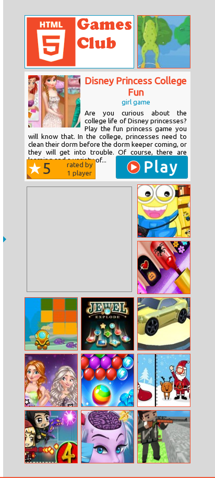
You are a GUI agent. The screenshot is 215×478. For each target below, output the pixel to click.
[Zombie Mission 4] (51, 436)
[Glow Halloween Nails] (163, 267)
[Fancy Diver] (51, 324)
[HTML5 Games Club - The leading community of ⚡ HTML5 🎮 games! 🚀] (79, 42)
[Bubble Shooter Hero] (107, 380)
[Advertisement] (79, 239)
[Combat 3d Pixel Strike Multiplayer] (163, 436)
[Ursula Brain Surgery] (107, 436)
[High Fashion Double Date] (51, 380)
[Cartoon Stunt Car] (163, 324)
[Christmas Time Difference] (163, 380)
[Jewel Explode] (107, 324)
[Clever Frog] (163, 41)
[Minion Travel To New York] (163, 211)
